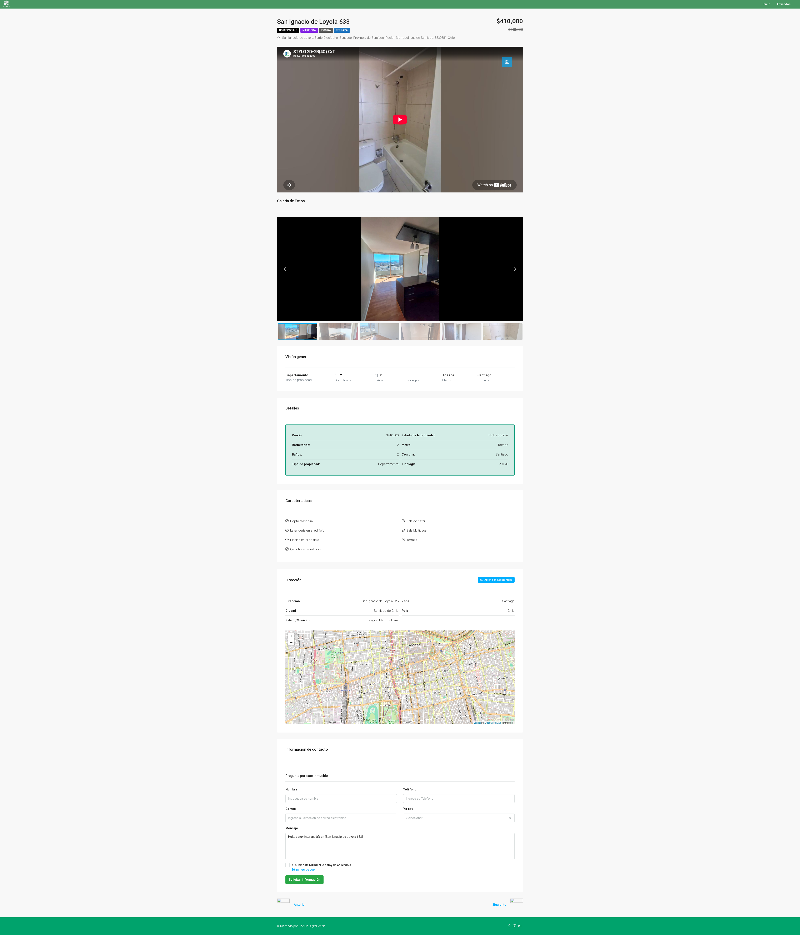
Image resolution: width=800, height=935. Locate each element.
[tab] (507, 62)
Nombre (291, 789)
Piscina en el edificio (304, 540)
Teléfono (409, 789)
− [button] (291, 642)
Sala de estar (415, 521)
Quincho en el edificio (305, 549)
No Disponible (288, 30)
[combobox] (459, 818)
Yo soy (408, 809)
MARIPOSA (309, 30)
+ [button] (291, 636)
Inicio (766, 4)
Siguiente (499, 904)
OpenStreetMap (493, 722)
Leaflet (477, 722)
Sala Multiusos (416, 530)
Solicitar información (304, 879)
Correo (290, 809)
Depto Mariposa (301, 521)
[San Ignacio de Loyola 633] (400, 671)
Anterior (300, 904)
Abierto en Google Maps (498, 579)
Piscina (326, 30)
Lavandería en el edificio (307, 530)
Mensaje (291, 828)
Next (515, 269)
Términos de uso (303, 869)
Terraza (342, 30)
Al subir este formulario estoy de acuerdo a (321, 867)
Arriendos (784, 4)
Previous (285, 269)
